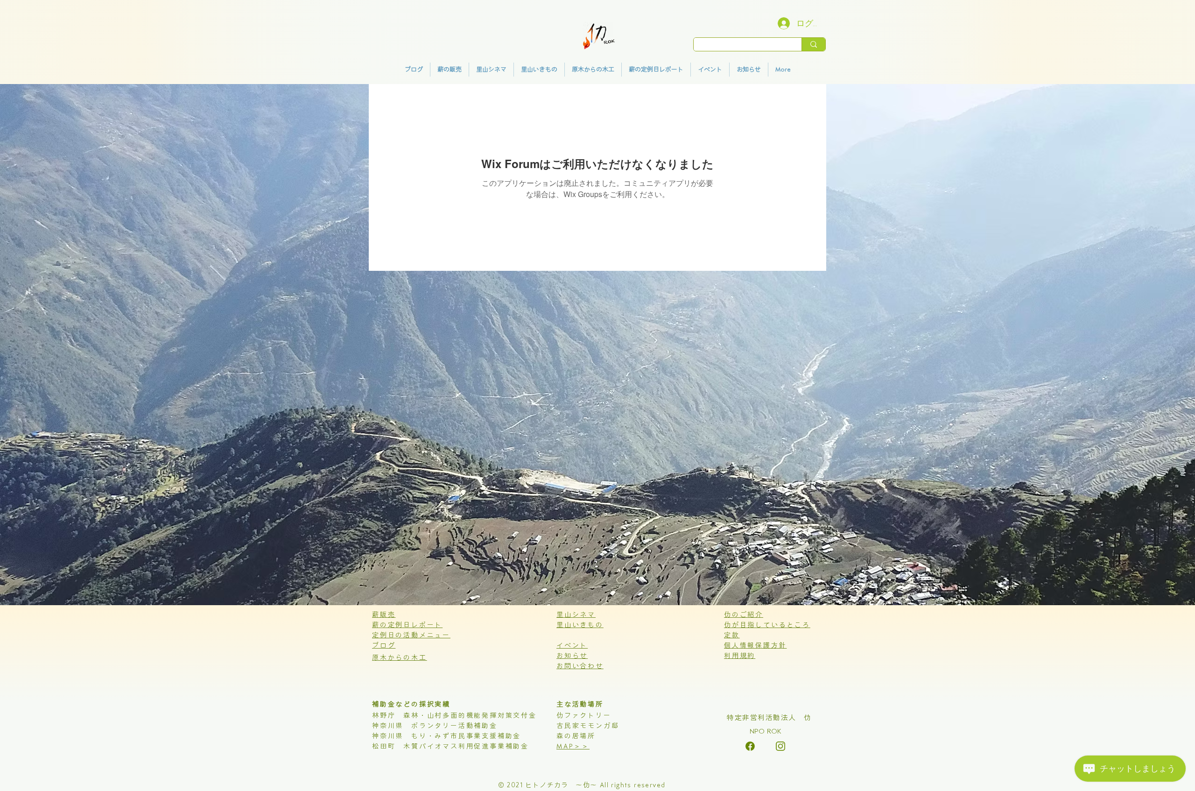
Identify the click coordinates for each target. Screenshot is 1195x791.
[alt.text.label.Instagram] (750, 746)
